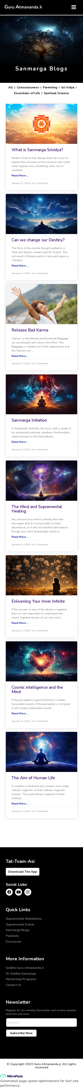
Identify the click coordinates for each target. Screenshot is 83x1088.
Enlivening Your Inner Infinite (38, 601)
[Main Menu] (74, 7)
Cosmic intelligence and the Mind (37, 690)
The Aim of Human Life (33, 778)
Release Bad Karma (30, 330)
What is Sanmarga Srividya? (37, 150)
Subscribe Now (21, 1033)
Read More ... (20, 175)
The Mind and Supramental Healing (37, 509)
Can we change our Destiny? (38, 240)
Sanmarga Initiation (29, 420)
